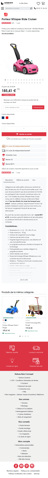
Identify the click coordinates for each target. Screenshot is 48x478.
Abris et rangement (24, 417)
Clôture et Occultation (24, 409)
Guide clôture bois (24, 431)
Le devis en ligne (24, 437)
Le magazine (24, 434)
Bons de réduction (24, 456)
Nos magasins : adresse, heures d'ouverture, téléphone (24, 395)
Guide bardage (24, 428)
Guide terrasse (25, 425)
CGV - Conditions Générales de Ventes (24, 380)
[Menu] (2, 8)
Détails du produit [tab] (23, 180)
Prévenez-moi (38, 107)
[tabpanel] (24, 234)
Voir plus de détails (7, 33)
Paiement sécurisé (24, 386)
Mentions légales (13, 471)
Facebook (16, 466)
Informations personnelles (25, 445)
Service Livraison (24, 378)
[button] (5, 80)
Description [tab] (9, 180)
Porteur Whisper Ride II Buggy (10, 326)
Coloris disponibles (8, 114)
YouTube (21, 466)
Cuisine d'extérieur (24, 414)
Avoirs (25, 451)
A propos (25, 383)
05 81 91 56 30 (41, 8)
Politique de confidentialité (30, 471)
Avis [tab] (33, 180)
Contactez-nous (24, 389)
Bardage (25, 406)
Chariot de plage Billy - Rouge (33, 324)
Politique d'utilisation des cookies (20, 474)
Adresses (25, 454)
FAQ (24, 392)
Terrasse (24, 403)
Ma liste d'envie (24, 459)
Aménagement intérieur (24, 411)
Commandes (24, 448)
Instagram (32, 466)
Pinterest (26, 466)
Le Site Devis (23, 3)
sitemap (37, 474)
